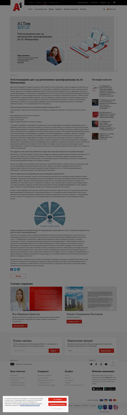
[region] (35, 404)
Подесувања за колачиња (57, 404)
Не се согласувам (57, 408)
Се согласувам (57, 399)
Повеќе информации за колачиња (29, 405)
